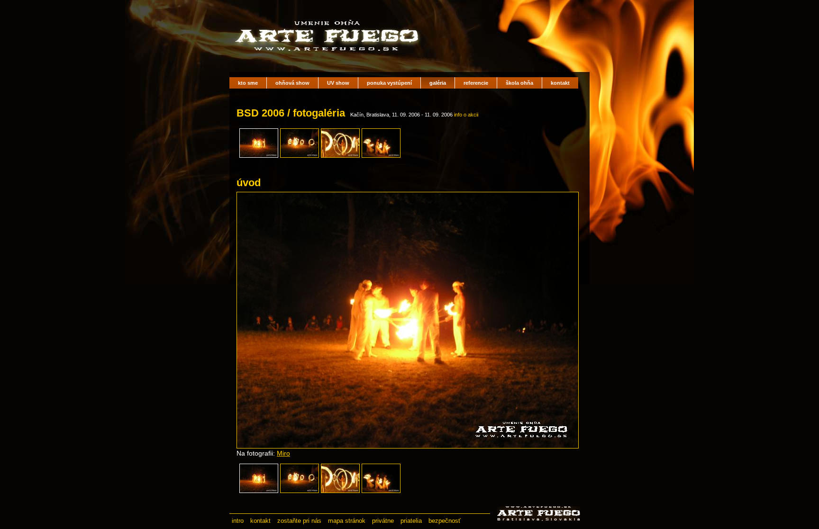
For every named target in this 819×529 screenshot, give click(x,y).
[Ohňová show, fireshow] (328, 57)
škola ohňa (519, 83)
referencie (476, 83)
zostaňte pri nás (299, 520)
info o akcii (466, 114)
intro (238, 520)
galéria (437, 83)
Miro (283, 453)
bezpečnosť (444, 520)
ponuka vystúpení (389, 83)
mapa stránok (346, 520)
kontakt (560, 83)
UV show (338, 83)
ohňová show (292, 83)
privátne (383, 520)
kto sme (248, 83)
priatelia (411, 520)
